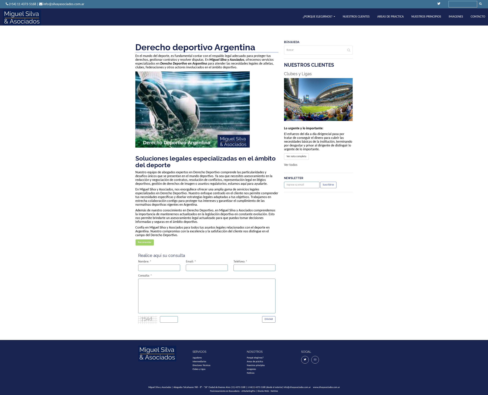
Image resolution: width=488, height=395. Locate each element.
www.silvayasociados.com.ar (326, 387)
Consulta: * (145, 275)
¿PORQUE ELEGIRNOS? (318, 16)
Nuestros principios (256, 365)
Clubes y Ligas (298, 73)
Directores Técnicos (201, 365)
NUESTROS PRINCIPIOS (426, 16)
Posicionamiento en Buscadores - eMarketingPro (232, 391)
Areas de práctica (255, 362)
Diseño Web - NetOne (268, 391)
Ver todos (290, 165)
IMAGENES (456, 16)
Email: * (191, 261)
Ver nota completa (296, 156)
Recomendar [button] (145, 242)
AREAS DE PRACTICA (390, 16)
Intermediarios (199, 362)
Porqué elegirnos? (255, 358)
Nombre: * (144, 261)
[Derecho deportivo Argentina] (22, 17)
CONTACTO (478, 16)
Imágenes (251, 369)
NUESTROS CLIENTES (356, 16)
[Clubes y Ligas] (318, 99)
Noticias (250, 373)
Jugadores (197, 358)
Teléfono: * (240, 261)
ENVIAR (269, 319)
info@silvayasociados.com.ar (297, 387)
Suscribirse (328, 184)
